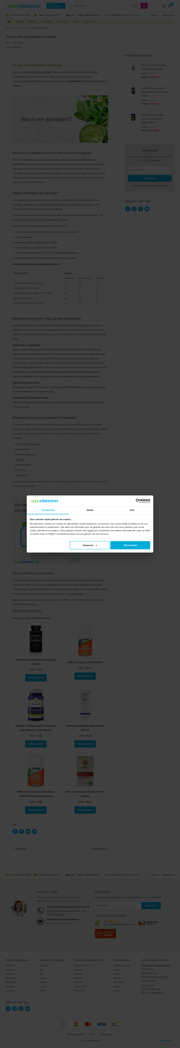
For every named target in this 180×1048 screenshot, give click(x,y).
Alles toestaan (130, 545)
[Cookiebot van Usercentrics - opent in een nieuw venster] (138, 501)
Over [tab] (132, 510)
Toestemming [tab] (47, 510)
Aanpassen (88, 545)
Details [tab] (90, 510)
